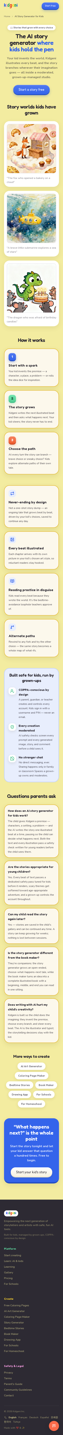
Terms (8, 1378)
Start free (50, 5)
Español (44, 1417)
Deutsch (33, 1417)
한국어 (7, 1421)
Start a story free (31, 90)
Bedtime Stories (19, 1085)
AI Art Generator (31, 1066)
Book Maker (46, 1085)
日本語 (54, 1417)
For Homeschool (31, 1104)
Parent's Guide (13, 1384)
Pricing (8, 1278)
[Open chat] (54, 1426)
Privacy (8, 1373)
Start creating (12, 1255)
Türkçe (16, 1421)
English (12, 1417)
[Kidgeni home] (10, 5)
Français (22, 1417)
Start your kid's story (31, 1172)
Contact (9, 1395)
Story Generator (14, 1322)
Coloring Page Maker (31, 1075)
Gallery (8, 1272)
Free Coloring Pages (16, 1305)
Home (7, 16)
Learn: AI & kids (13, 1261)
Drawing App (20, 1094)
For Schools (43, 1094)
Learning (9, 1267)
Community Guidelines (18, 1390)
